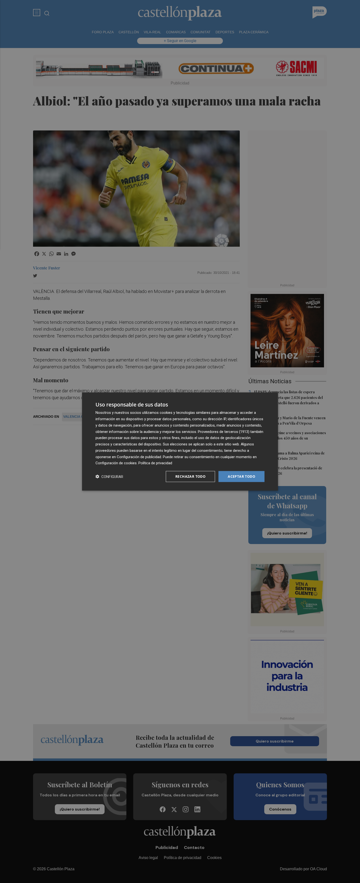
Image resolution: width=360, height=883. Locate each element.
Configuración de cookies (116, 463)
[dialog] (180, 442)
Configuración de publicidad (139, 456)
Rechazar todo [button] (190, 476)
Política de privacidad (155, 463)
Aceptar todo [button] (241, 476)
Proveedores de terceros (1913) (223, 431)
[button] (109, 476)
